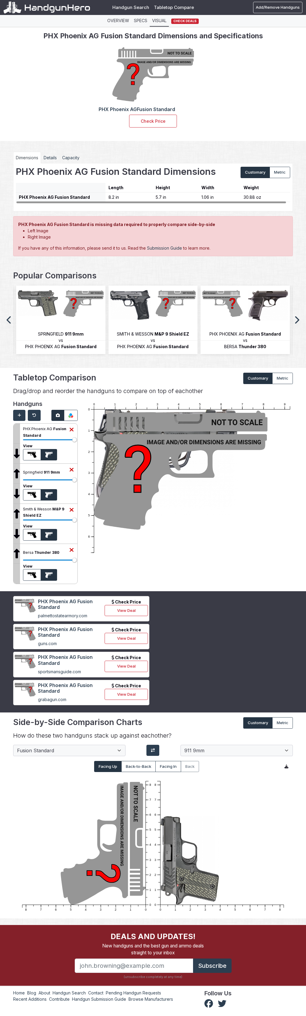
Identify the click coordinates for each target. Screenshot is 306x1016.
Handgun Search (130, 7)
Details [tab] (50, 157)
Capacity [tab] (70, 157)
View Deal (126, 610)
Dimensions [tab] (27, 157)
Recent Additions (30, 999)
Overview (118, 20)
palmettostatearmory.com (62, 615)
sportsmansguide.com (59, 671)
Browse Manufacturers (150, 999)
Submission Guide (164, 248)
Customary (255, 172)
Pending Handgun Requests (133, 992)
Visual (159, 20)
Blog (31, 992)
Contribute (59, 999)
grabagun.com (52, 699)
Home (19, 992)
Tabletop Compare (174, 7)
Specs (140, 20)
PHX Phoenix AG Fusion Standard (65, 604)
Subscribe (212, 965)
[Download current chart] (286, 766)
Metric (280, 172)
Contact (95, 992)
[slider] (74, 440)
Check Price (153, 121)
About (44, 992)
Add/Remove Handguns (278, 7)
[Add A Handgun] (19, 415)
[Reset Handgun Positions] (34, 415)
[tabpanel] (153, 185)
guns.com (47, 643)
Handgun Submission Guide (99, 999)
